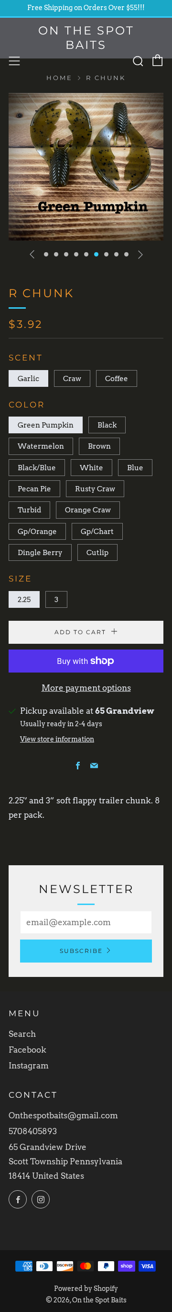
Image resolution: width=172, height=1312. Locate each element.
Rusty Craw (95, 488)
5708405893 (33, 1131)
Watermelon (41, 446)
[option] (86, 167)
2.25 (24, 599)
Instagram (29, 1065)
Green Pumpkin (46, 425)
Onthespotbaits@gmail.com (63, 1115)
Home (59, 77)
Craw (72, 378)
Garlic (28, 378)
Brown (99, 446)
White (91, 467)
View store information (57, 739)
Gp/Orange (37, 531)
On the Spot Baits (86, 37)
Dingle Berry (40, 552)
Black (107, 425)
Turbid (29, 509)
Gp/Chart (97, 531)
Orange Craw (88, 509)
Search (22, 1034)
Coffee (116, 378)
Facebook (27, 1050)
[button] (46, 254)
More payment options (86, 688)
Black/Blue (37, 467)
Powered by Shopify (86, 1288)
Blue (135, 467)
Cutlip (97, 552)
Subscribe (81, 950)
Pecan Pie (34, 488)
